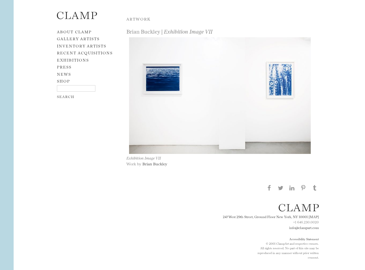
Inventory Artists (81, 45)
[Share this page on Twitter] (281, 187)
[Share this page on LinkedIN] (292, 187)
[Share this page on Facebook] (269, 187)
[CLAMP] (77, 17)
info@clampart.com (304, 227)
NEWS (64, 73)
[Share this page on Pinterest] (303, 187)
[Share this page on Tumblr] (315, 187)
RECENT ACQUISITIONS (85, 52)
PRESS (64, 66)
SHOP (63, 80)
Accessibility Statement (304, 239)
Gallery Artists (78, 38)
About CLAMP (74, 31)
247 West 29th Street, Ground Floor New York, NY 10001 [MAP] (271, 216)
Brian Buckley (154, 163)
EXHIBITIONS (73, 59)
